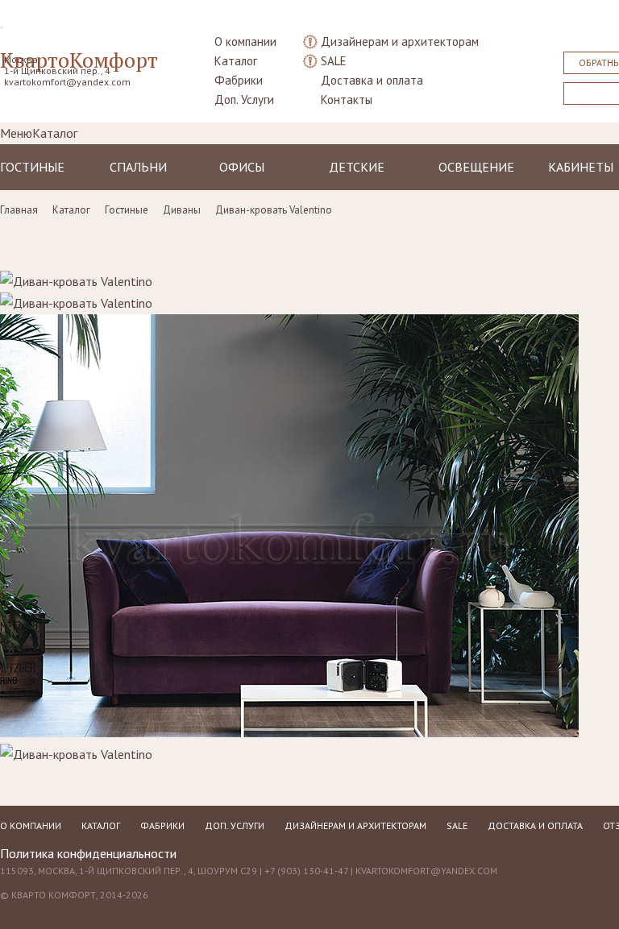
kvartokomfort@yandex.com (67, 82)
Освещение (476, 167)
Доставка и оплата (372, 80)
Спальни (138, 167)
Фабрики (238, 80)
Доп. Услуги (244, 99)
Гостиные (32, 167)
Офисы (241, 167)
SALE (334, 60)
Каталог (235, 60)
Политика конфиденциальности (88, 853)
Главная (19, 210)
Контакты (346, 99)
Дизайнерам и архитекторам (400, 41)
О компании (245, 41)
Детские (356, 167)
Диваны (182, 210)
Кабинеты (580, 167)
